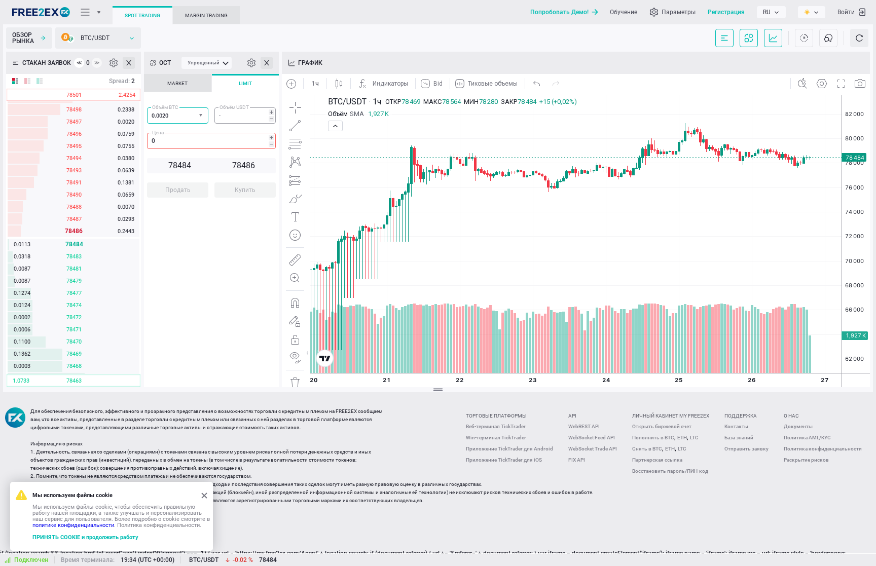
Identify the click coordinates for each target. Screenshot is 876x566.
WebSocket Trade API (592, 448)
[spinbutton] (245, 115)
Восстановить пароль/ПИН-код (670, 471)
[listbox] (771, 12)
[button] (201, 116)
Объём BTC (165, 107)
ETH (682, 437)
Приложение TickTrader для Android (509, 448)
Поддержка (740, 416)
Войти (846, 12)
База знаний (738, 437)
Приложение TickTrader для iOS (504, 460)
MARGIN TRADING (206, 15)
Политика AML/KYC (807, 437)
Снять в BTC (647, 448)
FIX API (576, 460)
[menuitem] (206, 63)
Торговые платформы (496, 416)
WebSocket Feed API (591, 437)
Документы (798, 426)
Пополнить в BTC (653, 437)
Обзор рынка (23, 38)
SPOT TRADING (142, 15)
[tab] (177, 83)
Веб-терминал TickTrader (496, 426)
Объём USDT (234, 107)
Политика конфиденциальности (823, 448)
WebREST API (584, 426)
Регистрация (726, 12)
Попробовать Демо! (559, 12)
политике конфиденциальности (73, 525)
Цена (158, 132)
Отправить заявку (746, 448)
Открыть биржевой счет (661, 426)
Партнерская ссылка (657, 460)
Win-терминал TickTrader (496, 437)
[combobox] (177, 115)
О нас (791, 416)
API (572, 416)
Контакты (736, 426)
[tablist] (211, 139)
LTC (694, 437)
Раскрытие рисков (806, 460)
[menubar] (206, 63)
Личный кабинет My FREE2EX (670, 416)
